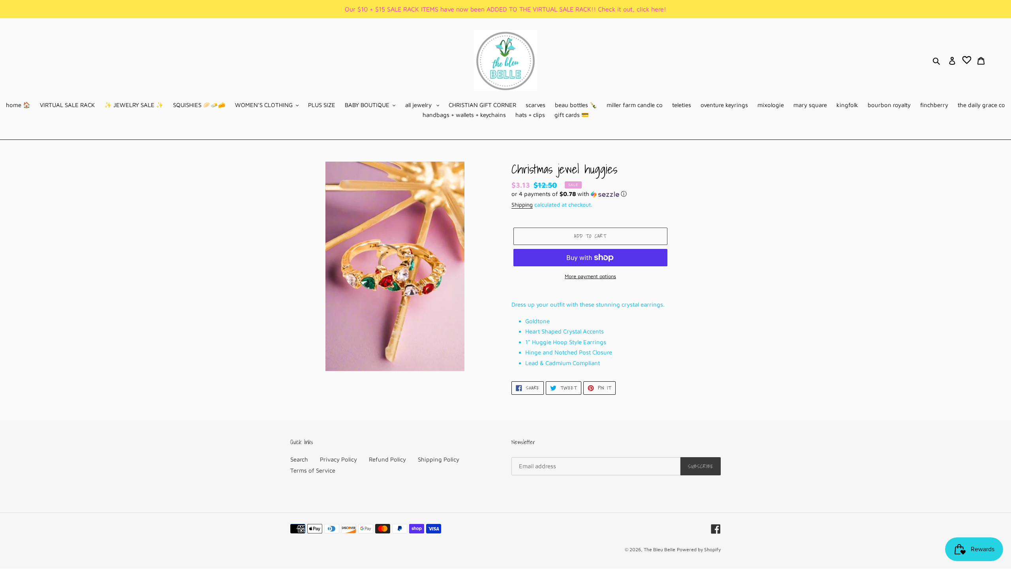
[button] (569, 194)
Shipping (522, 204)
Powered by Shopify (699, 549)
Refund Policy (387, 459)
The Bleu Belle (659, 549)
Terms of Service (312, 470)
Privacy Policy (338, 459)
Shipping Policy (438, 459)
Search (299, 459)
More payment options (590, 276)
